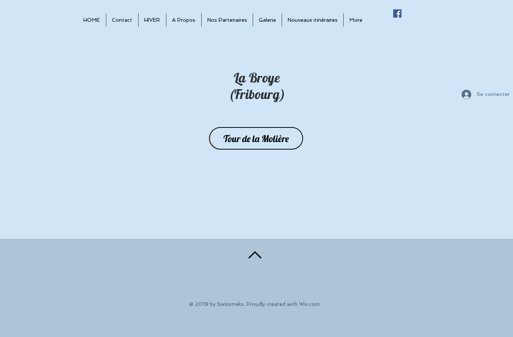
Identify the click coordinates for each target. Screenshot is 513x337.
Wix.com (309, 304)
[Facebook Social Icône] (397, 13)
